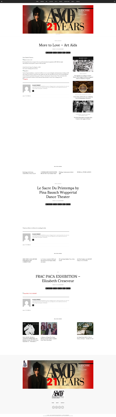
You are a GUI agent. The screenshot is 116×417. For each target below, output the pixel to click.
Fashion (42, 1)
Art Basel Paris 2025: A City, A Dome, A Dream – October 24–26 (85, 338)
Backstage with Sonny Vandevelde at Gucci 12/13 (29, 172)
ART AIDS (56, 61)
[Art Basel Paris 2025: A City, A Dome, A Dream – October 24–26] (85, 328)
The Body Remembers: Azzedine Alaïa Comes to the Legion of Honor (83, 118)
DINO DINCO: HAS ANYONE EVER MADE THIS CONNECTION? (30, 260)
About (73, 1)
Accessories (78, 114)
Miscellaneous (58, 40)
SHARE (55, 52)
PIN (64, 52)
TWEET (60, 52)
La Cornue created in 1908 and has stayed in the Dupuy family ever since (48, 260)
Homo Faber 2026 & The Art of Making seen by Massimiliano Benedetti (83, 97)
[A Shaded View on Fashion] (58, 19)
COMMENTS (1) (49, 52)
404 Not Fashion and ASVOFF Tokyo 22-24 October (84, 259)
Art (46, 1)
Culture (51, 1)
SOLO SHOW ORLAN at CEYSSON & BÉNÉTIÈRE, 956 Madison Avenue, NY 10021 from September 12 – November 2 (30, 339)
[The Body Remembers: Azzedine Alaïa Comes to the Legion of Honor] (83, 106)
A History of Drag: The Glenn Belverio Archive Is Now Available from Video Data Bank (49, 339)
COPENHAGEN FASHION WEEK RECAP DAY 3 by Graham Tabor (49, 172)
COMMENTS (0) (49, 204)
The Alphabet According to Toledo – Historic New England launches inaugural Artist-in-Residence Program (83, 77)
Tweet (86, 115)
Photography (81, 115)
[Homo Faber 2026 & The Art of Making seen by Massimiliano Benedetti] (83, 87)
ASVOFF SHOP (66, 1)
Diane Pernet (61, 49)
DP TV (56, 1)
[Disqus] (46, 115)
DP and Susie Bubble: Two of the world (67, 259)
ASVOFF (60, 1)
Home (37, 1)
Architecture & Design (80, 94)
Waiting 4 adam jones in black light (66, 172)
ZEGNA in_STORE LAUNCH (84, 172)
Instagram (88, 114)
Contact (78, 1)
